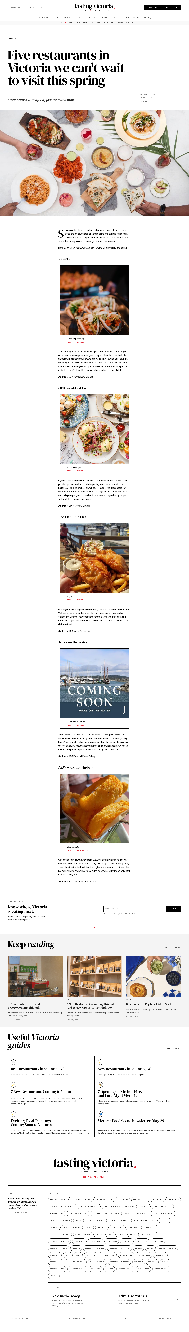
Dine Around (158, 1241)
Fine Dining (117, 1227)
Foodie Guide (173, 1199)
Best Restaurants (45, 17)
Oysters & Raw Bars (167, 1248)
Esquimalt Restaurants (118, 1220)
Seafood (150, 1248)
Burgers (138, 1248)
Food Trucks (111, 1241)
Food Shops (95, 1269)
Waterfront (55, 1255)
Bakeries (54, 1276)
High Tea (109, 1269)
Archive (136, 17)
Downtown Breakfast (72, 1227)
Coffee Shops (55, 1262)
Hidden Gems (79, 1241)
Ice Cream (138, 1262)
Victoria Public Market (119, 1248)
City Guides (89, 17)
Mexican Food (95, 1241)
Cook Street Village (163, 1206)
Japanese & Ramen (150, 1220)
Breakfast (54, 1227)
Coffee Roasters (161, 1269)
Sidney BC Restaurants (60, 1220)
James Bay (144, 1206)
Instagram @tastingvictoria (74, 1319)
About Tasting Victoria (18, 1213)
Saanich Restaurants (165, 1213)
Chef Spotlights (107, 17)
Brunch (89, 1227)
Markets (165, 1262)
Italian (99, 1234)
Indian (132, 1234)
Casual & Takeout (82, 1234)
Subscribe (173, 909)
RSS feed (122, 1319)
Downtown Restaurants (89, 1206)
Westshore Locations (75, 1262)
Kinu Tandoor (69, 259)
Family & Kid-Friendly (60, 1234)
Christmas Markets (77, 1269)
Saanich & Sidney (97, 1262)
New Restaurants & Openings (62, 1206)
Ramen (166, 1220)
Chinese (121, 1234)
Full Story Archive (104, 1199)
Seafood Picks (144, 1255)
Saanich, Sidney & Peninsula (137, 1213)
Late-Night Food (108, 1255)
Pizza (109, 1234)
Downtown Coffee (125, 1269)
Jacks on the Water (73, 642)
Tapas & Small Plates (59, 1241)
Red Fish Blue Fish (72, 516)
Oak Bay (78, 1220)
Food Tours (127, 1241)
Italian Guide (126, 1255)
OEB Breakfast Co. (72, 388)
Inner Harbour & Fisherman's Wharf (119, 1206)
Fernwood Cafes (56, 1213)
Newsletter (123, 17)
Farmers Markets (57, 1269)
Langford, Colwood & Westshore (106, 1213)
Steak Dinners (134, 1227)
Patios (68, 1255)
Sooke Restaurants (95, 1220)
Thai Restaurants (147, 1234)
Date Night (102, 1227)
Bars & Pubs (150, 1227)
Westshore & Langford (119, 1262)
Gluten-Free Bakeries (94, 1248)
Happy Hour (90, 1255)
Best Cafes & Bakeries (68, 17)
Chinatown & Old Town (78, 1213)
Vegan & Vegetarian (58, 1248)
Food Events (142, 1241)
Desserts (76, 1248)
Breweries (152, 1262)
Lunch (78, 1255)
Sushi (135, 1220)
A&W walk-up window (75, 767)
